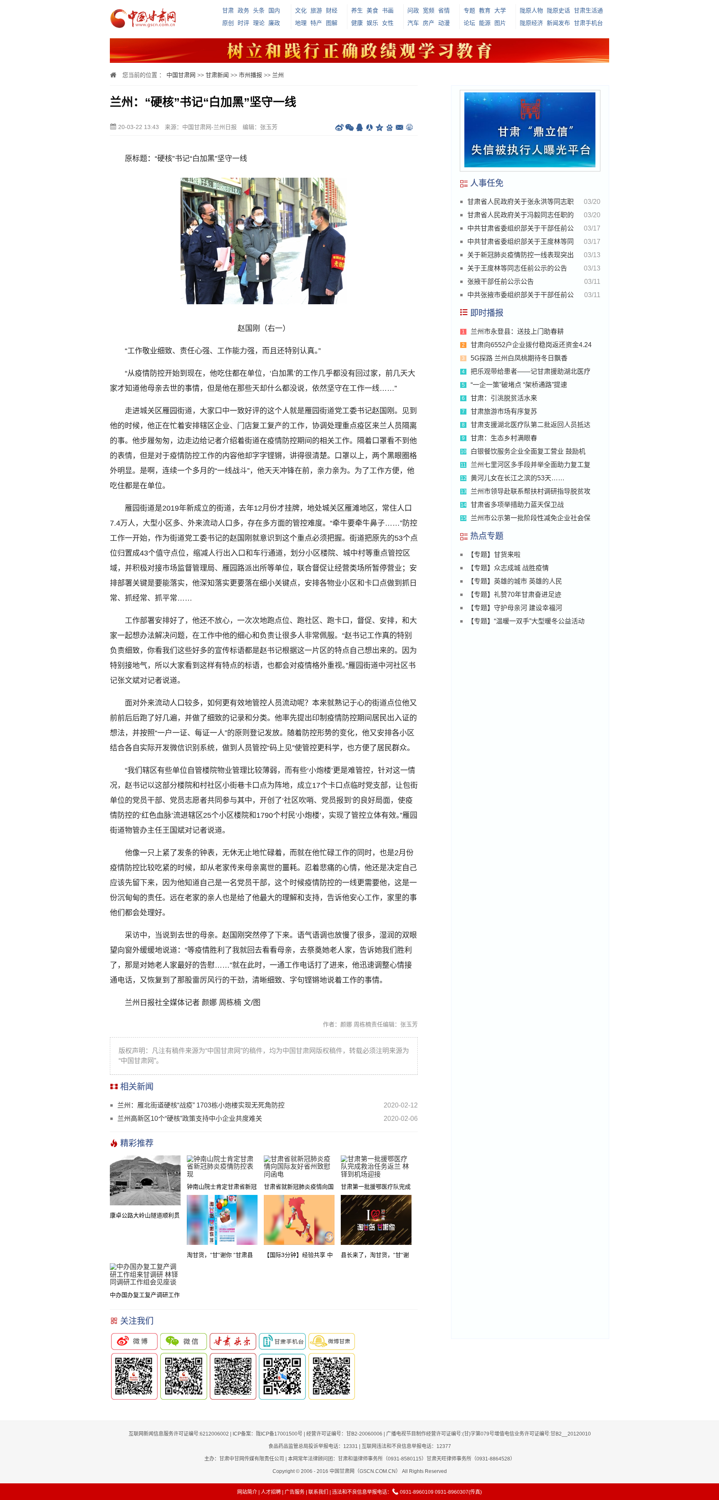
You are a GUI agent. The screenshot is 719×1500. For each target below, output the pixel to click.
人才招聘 (271, 1492)
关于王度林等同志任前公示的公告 (517, 268)
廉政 (274, 23)
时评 (243, 23)
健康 (357, 23)
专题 (469, 10)
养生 (357, 10)
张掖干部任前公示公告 (500, 281)
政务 (243, 10)
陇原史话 (558, 10)
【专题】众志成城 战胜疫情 (508, 567)
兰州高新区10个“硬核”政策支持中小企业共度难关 (189, 1118)
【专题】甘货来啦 (494, 554)
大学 (500, 10)
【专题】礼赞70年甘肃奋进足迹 (514, 594)
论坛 (469, 23)
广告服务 (295, 1492)
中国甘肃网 (181, 75)
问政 (413, 10)
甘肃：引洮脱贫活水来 (504, 398)
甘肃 (228, 10)
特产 (316, 23)
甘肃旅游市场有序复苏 (504, 411)
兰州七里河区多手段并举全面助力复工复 (530, 464)
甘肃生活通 (588, 10)
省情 (444, 10)
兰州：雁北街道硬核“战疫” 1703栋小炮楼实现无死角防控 (201, 1105)
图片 (500, 23)
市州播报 (250, 75)
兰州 (278, 75)
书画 (388, 10)
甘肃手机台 (588, 23)
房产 (428, 23)
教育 (485, 10)
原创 (228, 23)
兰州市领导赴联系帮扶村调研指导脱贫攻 (530, 491)
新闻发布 (558, 23)
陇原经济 (531, 23)
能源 (485, 23)
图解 (331, 23)
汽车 (413, 23)
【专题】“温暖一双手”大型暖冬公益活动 (526, 621)
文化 (301, 10)
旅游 (316, 10)
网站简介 (247, 1492)
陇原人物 (531, 10)
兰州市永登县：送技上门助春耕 (517, 331)
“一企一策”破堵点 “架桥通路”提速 (519, 384)
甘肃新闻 (217, 75)
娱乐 (372, 23)
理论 (259, 23)
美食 (372, 10)
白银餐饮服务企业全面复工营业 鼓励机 (528, 451)
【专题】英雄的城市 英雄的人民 (514, 581)
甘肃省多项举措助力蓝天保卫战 (517, 504)
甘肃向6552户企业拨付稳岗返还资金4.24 (531, 344)
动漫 (444, 23)
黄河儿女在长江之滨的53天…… (518, 478)
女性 (388, 23)
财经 (331, 10)
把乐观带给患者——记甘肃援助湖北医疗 (530, 371)
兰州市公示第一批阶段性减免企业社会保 (530, 518)
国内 (274, 10)
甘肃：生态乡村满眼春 (504, 438)
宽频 (428, 10)
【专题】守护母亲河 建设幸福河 (514, 607)
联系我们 (318, 1492)
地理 (301, 23)
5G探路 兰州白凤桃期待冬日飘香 (519, 358)
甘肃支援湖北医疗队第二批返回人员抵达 (530, 424)
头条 (259, 10)
